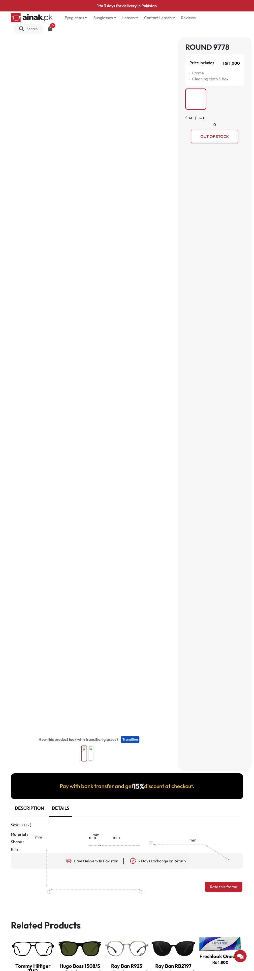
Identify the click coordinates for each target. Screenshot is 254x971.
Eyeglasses (75, 17)
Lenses (128, 17)
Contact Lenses (158, 17)
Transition (130, 739)
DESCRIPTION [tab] (29, 808)
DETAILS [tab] (60, 808)
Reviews (188, 17)
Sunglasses (104, 17)
